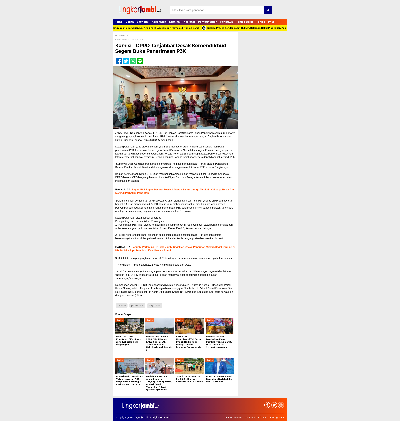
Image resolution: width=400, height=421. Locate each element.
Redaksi (238, 417)
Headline (122, 305)
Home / (118, 35)
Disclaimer (250, 417)
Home (118, 21)
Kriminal (174, 21)
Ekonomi (143, 21)
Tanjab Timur (265, 21)
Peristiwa (226, 21)
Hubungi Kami (277, 417)
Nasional (189, 21)
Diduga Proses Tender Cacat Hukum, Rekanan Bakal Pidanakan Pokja (233, 28)
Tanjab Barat (244, 21)
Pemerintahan (207, 21)
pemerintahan (137, 305)
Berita (130, 21)
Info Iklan (262, 417)
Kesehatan (159, 21)
